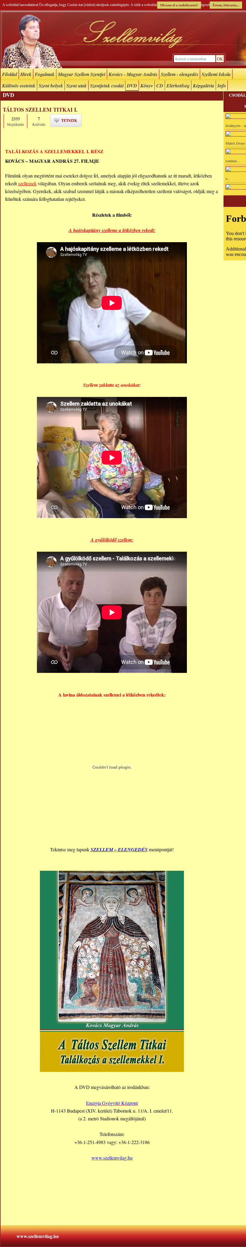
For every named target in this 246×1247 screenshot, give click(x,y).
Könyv (146, 85)
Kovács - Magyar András (133, 74)
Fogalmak (45, 74)
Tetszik (69, 120)
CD (159, 85)
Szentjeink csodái (107, 85)
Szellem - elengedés (179, 74)
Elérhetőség (178, 85)
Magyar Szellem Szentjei (81, 74)
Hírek (26, 74)
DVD (132, 85)
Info (222, 85)
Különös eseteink (18, 85)
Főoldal (9, 74)
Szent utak (76, 85)
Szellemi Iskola (216, 74)
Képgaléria (203, 85)
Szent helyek (51, 85)
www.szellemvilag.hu (37, 1236)
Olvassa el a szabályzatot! (179, 5)
